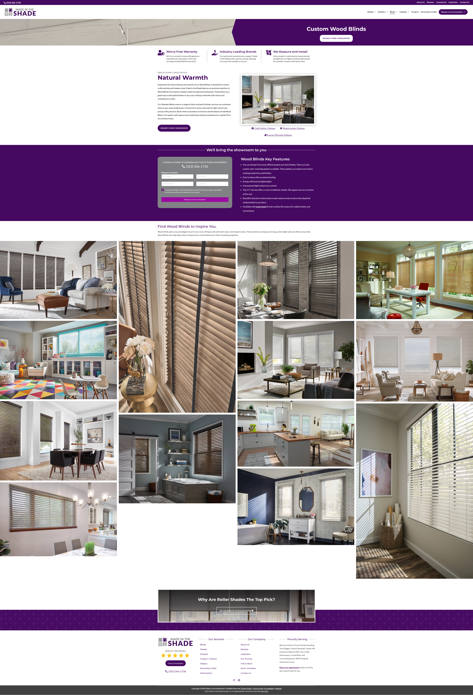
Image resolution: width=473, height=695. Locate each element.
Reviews (430, 2)
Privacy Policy (246, 688)
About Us (421, 2)
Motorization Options (294, 128)
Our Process (246, 659)
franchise (264, 691)
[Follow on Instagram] (239, 680)
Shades (203, 649)
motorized (261, 206)
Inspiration (453, 2)
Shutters (204, 654)
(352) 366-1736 (197, 166)
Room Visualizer (248, 668)
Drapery (203, 663)
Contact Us (464, 2)
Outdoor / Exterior (208, 659)
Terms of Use (258, 688)
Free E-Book (246, 663)
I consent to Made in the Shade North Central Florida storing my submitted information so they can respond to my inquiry (193, 191)
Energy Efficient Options (279, 135)
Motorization (206, 673)
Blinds (203, 644)
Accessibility (269, 688)
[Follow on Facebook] (234, 680)
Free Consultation (175, 663)
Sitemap (278, 688)
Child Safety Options (264, 128)
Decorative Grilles (208, 668)
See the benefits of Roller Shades (235, 611)
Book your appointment (289, 667)
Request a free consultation (336, 38)
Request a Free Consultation (174, 128)
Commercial (441, 2)
